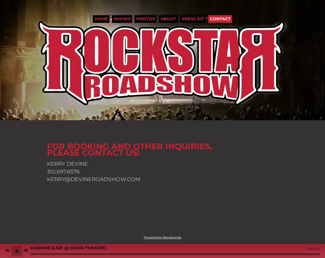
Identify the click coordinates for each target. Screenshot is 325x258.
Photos (145, 18)
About (168, 18)
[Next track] (25, 250)
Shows (122, 18)
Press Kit (193, 18)
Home (101, 18)
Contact (220, 18)
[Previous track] (7, 250)
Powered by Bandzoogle (162, 237)
